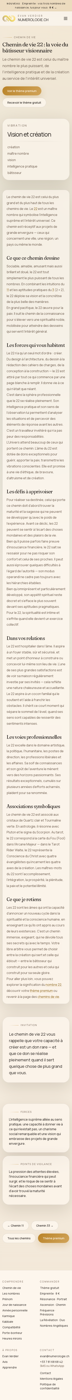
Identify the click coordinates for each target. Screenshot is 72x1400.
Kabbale (7, 1321)
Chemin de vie (11, 1288)
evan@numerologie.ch (54, 1356)
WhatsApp (57, 1366)
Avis (5, 1362)
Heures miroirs (12, 1338)
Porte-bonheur (12, 1333)
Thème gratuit (49, 1288)
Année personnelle (15, 1310)
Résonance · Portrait (53, 1299)
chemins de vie (48, 996)
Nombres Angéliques (54, 1325)
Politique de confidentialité (49, 1386)
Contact (45, 1373)
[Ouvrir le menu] (66, 18)
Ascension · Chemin (53, 1305)
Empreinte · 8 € (50, 1293)
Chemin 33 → (44, 1225)
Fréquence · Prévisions (48, 1312)
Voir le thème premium (22, 91)
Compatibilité (11, 1327)
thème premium (41, 990)
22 (35, 208)
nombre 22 (53, 985)
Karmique (8, 1316)
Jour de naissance (14, 1305)
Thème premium (53, 1238)
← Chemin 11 (15, 1225)
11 (8, 290)
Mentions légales (51, 1379)
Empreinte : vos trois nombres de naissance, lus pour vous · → (36, 5)
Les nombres (11, 1293)
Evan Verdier (10, 1356)
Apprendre (9, 1367)
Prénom (7, 1299)
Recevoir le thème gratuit (24, 102)
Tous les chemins (19, 1238)
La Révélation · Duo (52, 1320)
